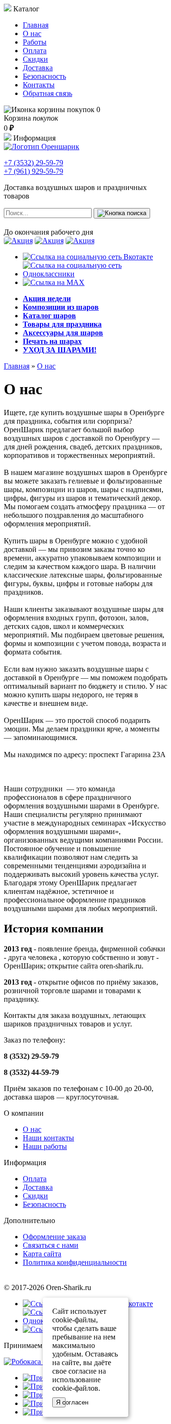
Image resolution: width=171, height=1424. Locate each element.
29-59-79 (33, 163)
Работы (35, 42)
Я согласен (61, 1402)
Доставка (38, 68)
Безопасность (44, 76)
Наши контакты (48, 1138)
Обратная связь (47, 93)
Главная (35, 25)
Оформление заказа (54, 1237)
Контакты (39, 85)
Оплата (35, 51)
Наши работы (45, 1146)
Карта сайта (42, 1254)
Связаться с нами (50, 1245)
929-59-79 (33, 171)
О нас (32, 33)
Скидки (35, 59)
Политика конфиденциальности (75, 1262)
